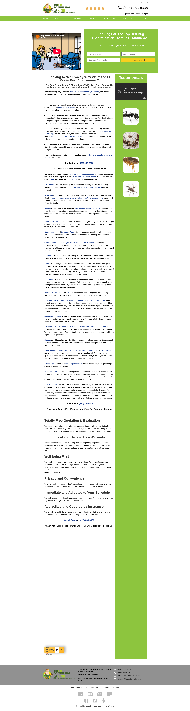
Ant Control (49, 185)
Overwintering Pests (52, 316)
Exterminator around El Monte (84, 177)
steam (53, 136)
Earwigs (47, 256)
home (51, 179)
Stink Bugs (49, 364)
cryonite (60, 136)
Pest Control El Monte (66, 107)
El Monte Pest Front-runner (85, 78)
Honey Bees (106, 350)
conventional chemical (72, 136)
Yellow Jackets (63, 350)
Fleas (46, 264)
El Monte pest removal (73, 364)
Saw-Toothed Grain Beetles (68, 327)
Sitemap (116, 687)
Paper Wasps (75, 350)
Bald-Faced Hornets (89, 350)
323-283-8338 (138, 46)
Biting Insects (50, 350)
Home (46, 19)
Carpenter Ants (50, 232)
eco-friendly (100, 131)
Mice (61, 293)
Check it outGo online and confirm (91, 198)
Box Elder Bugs (51, 222)
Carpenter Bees (67, 232)
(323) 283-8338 (86, 163)
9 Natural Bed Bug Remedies (88, 675)
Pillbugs (70, 300)
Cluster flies (100, 300)
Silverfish (88, 300)
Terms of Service (91, 687)
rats (68, 293)
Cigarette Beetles (105, 327)
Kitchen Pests (50, 327)
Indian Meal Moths (87, 327)
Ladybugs (48, 279)
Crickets (63, 300)
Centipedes (79, 300)
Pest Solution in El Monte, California (84, 92)
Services (58, 19)
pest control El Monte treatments (87, 208)
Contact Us (110, 19)
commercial (72, 179)
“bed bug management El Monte (64, 198)
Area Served (127, 19)
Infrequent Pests (51, 300)
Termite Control (50, 385)
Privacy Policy (76, 687)
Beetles (47, 208)
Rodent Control (50, 293)
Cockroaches (50, 243)
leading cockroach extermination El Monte (77, 243)
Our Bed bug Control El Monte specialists (86, 187)
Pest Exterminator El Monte (63, 85)
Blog (144, 19)
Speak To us (70, 520)
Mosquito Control (51, 372)
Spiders (47, 340)
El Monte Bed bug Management (82, 174)
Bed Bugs (48, 195)
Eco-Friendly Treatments (84, 19)
